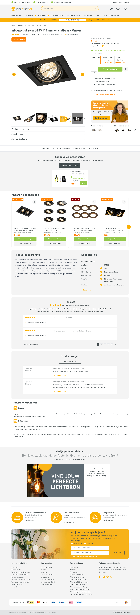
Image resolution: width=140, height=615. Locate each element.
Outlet (105, 15)
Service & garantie (47, 575)
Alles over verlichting (77, 577)
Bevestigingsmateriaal (69, 165)
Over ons (14, 567)
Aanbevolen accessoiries (62, 148)
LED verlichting (42, 15)
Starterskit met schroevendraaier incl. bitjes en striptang (77, 173)
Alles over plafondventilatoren (80, 592)
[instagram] (104, 577)
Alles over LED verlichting (79, 582)
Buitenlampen (30, 15)
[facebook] (100, 577)
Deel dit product (72, 34)
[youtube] (111, 577)
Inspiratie (73, 570)
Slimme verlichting (57, 15)
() (24, 34)
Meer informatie (97, 311)
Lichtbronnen (88, 15)
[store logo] (21, 9)
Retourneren (45, 577)
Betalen (43, 570)
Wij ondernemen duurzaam (20, 572)
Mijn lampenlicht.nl (47, 567)
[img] (48, 74)
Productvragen (93, 148)
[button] (70, 20)
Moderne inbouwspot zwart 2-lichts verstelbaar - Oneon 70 (25, 229)
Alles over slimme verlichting (80, 589)
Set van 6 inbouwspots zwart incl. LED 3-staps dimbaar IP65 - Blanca (84, 230)
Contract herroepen (47, 579)
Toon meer (87, 290)
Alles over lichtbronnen (78, 584)
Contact (14, 587)
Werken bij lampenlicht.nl (20, 582)
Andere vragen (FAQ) (48, 582)
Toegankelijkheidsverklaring (21, 579)
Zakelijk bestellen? (47, 584)
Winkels (126, 2)
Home (13, 25)
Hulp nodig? (46, 148)
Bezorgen (44, 572)
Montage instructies (77, 575)
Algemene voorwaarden (19, 575)
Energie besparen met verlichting (81, 594)
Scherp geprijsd (114, 15)
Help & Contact (117, 2)
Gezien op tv (74, 572)
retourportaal (47, 434)
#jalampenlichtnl (17, 584)
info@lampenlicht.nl (104, 434)
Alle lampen (74, 567)
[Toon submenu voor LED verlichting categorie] (48, 15)
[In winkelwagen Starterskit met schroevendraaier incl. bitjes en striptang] (83, 183)
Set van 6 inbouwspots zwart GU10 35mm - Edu (54, 229)
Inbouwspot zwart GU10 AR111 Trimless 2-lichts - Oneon (113, 230)
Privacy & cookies (17, 577)
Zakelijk (98, 15)
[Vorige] (14, 74)
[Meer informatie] (87, 20)
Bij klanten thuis (79, 148)
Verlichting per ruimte (73, 15)
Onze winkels (16, 570)
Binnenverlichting (16, 15)
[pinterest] (107, 577)
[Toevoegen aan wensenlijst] (125, 69)
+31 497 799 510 (120, 434)
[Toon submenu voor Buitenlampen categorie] (35, 15)
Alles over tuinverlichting (78, 579)
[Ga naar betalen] (82, 74)
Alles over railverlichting (78, 587)
